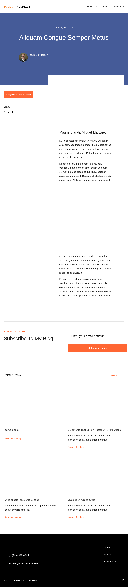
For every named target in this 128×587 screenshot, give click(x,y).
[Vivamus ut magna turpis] (95, 474)
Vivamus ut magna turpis (81, 500)
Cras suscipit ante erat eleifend (22, 500)
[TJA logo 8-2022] (17, 6)
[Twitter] (8, 112)
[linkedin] (123, 580)
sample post (11, 430)
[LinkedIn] (13, 112)
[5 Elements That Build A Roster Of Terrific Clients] (95, 404)
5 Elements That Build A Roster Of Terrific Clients (95, 430)
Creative (20, 94)
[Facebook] (4, 112)
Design (28, 94)
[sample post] (33, 404)
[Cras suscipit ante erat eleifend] (33, 474)
